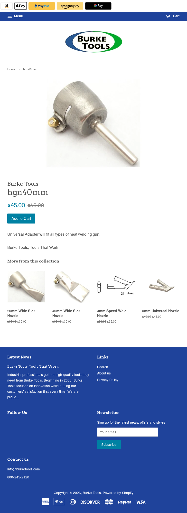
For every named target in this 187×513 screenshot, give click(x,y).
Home (11, 69)
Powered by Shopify (118, 492)
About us (104, 373)
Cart (176, 16)
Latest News (19, 357)
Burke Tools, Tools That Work (32, 366)
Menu (18, 16)
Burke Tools (92, 492)
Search (102, 366)
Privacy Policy (107, 379)
